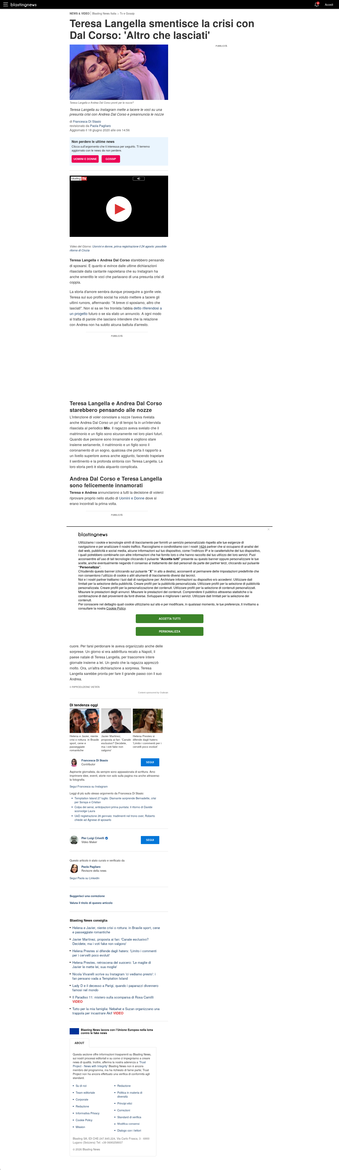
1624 (202, 546)
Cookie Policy (116, 608)
